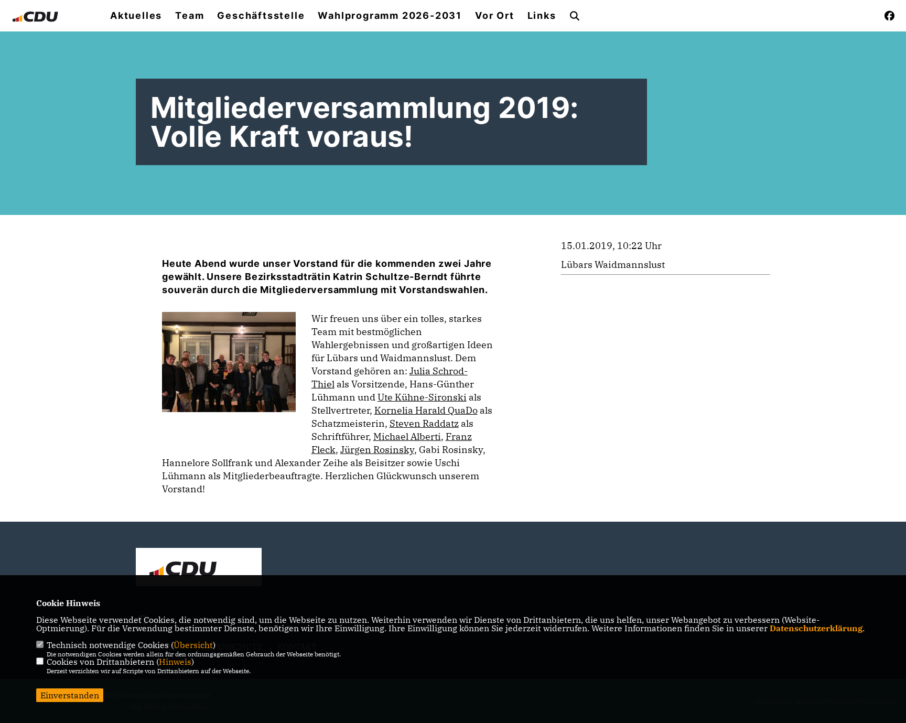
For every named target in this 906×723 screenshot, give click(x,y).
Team (189, 15)
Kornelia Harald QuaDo (426, 410)
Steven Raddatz (424, 423)
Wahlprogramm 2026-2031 (390, 15)
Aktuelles (136, 15)
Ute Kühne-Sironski (422, 397)
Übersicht (193, 645)
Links (541, 15)
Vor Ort (494, 15)
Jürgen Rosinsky (377, 450)
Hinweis (175, 661)
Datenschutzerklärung (816, 628)
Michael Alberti (407, 436)
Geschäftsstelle (261, 15)
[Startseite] (198, 568)
